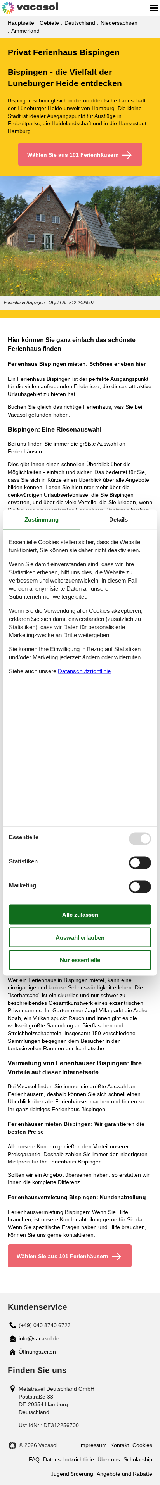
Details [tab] (118, 519)
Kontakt (119, 1445)
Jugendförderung (72, 1474)
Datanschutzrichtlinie (84, 671)
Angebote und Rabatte (124, 1474)
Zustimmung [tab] (41, 519)
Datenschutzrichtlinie (68, 1459)
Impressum (93, 1445)
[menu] (154, 8)
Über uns (108, 1459)
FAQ (34, 1459)
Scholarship (137, 1459)
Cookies (142, 1445)
